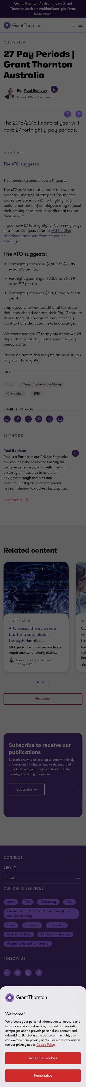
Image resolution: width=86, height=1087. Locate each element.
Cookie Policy (45, 1045)
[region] (43, 1036)
